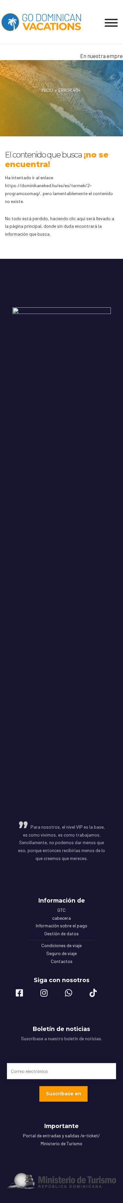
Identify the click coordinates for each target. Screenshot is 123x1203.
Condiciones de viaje (61, 945)
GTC (61, 910)
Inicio (47, 90)
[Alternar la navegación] (111, 21)
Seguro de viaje (61, 953)
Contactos (61, 961)
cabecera (61, 918)
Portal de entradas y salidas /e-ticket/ (61, 1135)
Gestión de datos (61, 933)
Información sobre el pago (61, 925)
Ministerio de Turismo (61, 1143)
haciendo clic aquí (67, 218)
